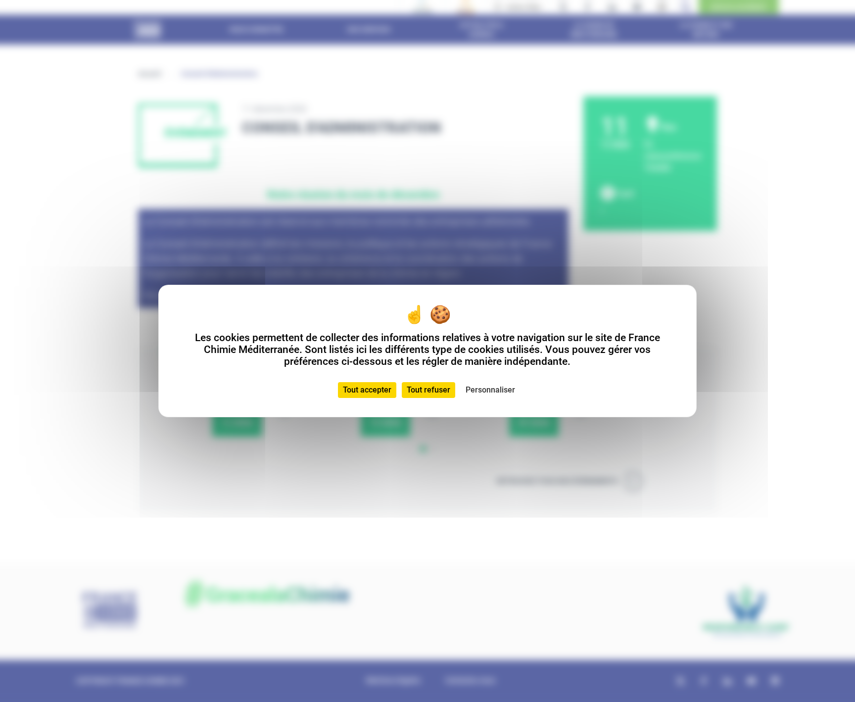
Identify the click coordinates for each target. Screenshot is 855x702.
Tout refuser (428, 390)
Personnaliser (490, 390)
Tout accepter (367, 390)
